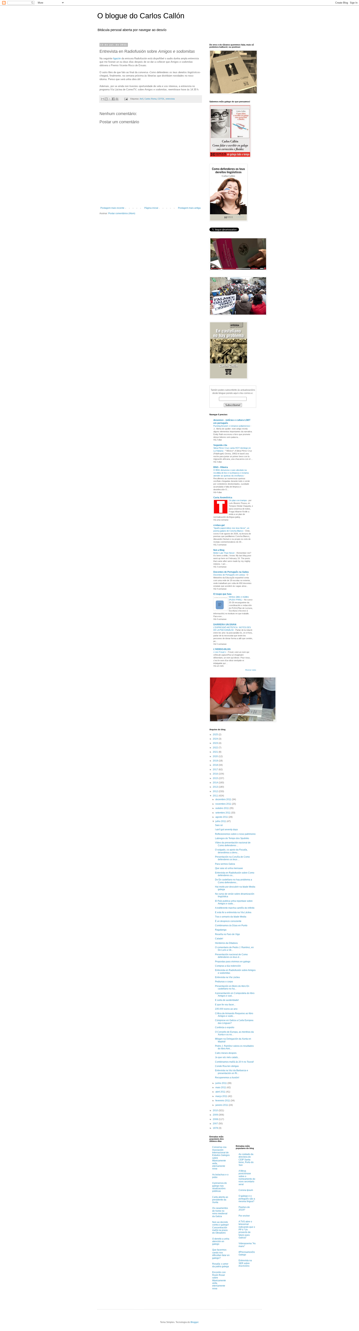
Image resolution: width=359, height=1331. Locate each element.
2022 (216, 747)
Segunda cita (220, 445)
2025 (216, 734)
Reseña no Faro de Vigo (227, 934)
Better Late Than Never (224, 553)
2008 (216, 1119)
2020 (216, 756)
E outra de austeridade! (227, 1000)
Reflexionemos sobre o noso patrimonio (235, 834)
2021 (216, 752)
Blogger (194, 1322)
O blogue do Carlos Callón (140, 16)
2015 (216, 778)
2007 (216, 1123)
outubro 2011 (222, 808)
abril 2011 (220, 1091)
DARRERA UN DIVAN (224, 624)
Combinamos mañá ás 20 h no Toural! (234, 1062)
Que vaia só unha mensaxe (229, 868)
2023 (216, 743)
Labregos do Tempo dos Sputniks (232, 838)
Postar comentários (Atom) (121, 213)
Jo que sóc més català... (227, 1057)
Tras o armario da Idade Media (230, 916)
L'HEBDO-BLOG (222, 649)
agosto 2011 (221, 817)
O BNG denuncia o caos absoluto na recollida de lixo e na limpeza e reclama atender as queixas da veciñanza (231, 473)
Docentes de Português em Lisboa (229, 575)
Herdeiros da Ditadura (226, 943)
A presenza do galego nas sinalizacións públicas (219, 1187)
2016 (216, 773)
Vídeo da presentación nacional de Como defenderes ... (233, 844)
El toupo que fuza (222, 594)
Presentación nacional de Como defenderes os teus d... (231, 955)
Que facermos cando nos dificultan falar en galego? (221, 1254)
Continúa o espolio (224, 1027)
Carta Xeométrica (222, 497)
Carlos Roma (151, 99)
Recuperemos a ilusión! (227, 1077)
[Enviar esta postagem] (125, 99)
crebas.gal (219, 525)
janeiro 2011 (222, 1105)
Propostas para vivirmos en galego (232, 961)
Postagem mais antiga (189, 208)
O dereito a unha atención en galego (220, 1241)
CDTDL (161, 99)
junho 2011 (221, 1083)
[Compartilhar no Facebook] (113, 99)
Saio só (219, 825)
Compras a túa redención (228, 966)
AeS (141, 99)
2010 (216, 1110)
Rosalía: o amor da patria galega (220, 1265)
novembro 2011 (223, 804)
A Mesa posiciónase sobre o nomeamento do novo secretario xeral (247, 1178)
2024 (216, 739)
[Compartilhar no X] (110, 99)
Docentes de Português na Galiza (231, 572)
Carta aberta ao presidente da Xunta (220, 1200)
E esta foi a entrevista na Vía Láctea (233, 912)
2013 (216, 787)
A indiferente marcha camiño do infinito (234, 908)
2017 (216, 769)
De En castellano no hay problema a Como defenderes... (233, 881)
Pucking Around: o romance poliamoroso (232, 426)
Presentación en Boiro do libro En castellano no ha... (232, 987)
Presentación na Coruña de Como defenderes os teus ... (232, 858)
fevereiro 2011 (223, 1100)
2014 (216, 782)
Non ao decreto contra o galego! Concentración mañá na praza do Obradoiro (220, 1227)
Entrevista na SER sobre (245, 1263)
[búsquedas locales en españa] (243, 1137)
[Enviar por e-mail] (103, 99)
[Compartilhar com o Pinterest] (117, 99)
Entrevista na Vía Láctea (227, 977)
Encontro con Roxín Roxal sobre (219, 1280)
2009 (216, 1114)
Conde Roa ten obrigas (227, 1066)
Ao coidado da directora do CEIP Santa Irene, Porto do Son (246, 1159)
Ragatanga (220, 929)
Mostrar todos (250, 670)
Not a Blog (218, 550)
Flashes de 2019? (244, 1208)
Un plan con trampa (238, 500)
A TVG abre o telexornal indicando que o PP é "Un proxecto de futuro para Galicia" (247, 1229)
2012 (216, 791)
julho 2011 (221, 821)
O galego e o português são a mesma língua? (247, 1199)
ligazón (116, 58)
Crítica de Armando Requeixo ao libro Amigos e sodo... (234, 1014)
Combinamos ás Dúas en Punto (231, 925)
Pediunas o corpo (224, 981)
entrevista (170, 99)
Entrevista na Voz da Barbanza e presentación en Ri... (231, 1071)
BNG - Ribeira (220, 467)
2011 (216, 795)
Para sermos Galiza (225, 864)
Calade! (219, 938)
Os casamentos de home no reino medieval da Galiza (220, 1212)
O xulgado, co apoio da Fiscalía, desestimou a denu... (231, 851)
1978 (216, 1128)
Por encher (244, 1215)
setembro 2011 (223, 812)
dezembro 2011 (223, 799)
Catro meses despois (226, 1053)
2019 (216, 760)
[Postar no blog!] (106, 99)
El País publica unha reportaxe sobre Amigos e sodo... (234, 902)
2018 (216, 765)
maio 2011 (221, 1087)
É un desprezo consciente (228, 921)
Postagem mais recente (112, 208)
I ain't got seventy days (226, 829)
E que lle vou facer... (225, 1004)
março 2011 (221, 1096)
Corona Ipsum (246, 1190)
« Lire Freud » (220, 652)
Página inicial (151, 208)
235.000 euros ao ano (226, 1009)
